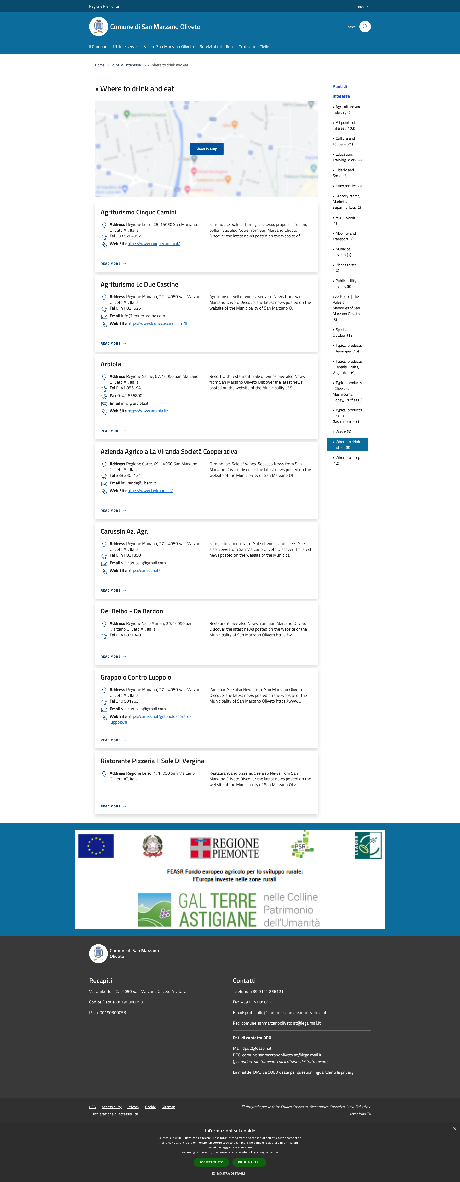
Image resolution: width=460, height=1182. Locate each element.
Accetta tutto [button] (211, 1162)
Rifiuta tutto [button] (249, 1162)
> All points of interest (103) (344, 125)
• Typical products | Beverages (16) (347, 348)
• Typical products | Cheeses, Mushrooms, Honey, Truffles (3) (347, 391)
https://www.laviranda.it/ (150, 490)
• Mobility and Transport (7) (344, 236)
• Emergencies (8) (347, 186)
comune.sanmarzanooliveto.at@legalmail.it (281, 1055)
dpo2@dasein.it (256, 1048)
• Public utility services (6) (344, 283)
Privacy (133, 1107)
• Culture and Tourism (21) (344, 141)
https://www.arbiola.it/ (148, 411)
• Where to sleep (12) (346, 460)
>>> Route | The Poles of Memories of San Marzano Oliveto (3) (346, 308)
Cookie (150, 1107)
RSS (92, 1107)
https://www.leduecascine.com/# (157, 323)
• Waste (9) (342, 431)
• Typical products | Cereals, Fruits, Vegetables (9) (347, 366)
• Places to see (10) (345, 267)
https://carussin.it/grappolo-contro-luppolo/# (150, 719)
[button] (230, 1173)
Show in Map (206, 149)
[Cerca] (365, 26)
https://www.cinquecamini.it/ (154, 243)
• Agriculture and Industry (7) (347, 109)
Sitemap (168, 1107)
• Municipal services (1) (342, 252)
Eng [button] (361, 6)
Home (99, 65)
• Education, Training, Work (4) (347, 157)
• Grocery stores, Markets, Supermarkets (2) (347, 201)
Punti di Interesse (126, 65)
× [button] (454, 1129)
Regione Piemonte (104, 6)
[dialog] (230, 1153)
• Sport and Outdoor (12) (343, 332)
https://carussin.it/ (144, 570)
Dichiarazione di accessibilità (115, 1114)
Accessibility (112, 1107)
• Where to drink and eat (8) (346, 444)
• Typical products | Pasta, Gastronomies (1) (347, 415)
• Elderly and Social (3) (343, 173)
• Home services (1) (346, 220)
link (276, 1152)
